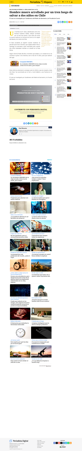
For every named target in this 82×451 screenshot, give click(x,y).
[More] (71, 22)
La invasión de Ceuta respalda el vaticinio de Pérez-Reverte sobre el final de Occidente (61, 96)
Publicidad (39, 444)
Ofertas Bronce (46, 101)
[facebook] (54, 443)
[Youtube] (62, 2)
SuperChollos (45, 96)
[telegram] (66, 443)
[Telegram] (67, 22)
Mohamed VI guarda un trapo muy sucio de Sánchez (61, 43)
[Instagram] (67, 2)
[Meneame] (69, 22)
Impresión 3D (20, 101)
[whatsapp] (69, 2)
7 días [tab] (60, 34)
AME (72, 1)
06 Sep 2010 (17, 21)
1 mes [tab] (64, 34)
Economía (47, 5)
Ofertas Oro (45, 98)
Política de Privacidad (41, 441)
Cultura (55, 5)
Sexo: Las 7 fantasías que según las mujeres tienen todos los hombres (61, 69)
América (38, 5)
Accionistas (39, 447)
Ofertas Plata (45, 99)
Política (42, 5)
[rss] (71, 443)
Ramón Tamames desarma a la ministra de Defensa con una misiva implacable (61, 39)
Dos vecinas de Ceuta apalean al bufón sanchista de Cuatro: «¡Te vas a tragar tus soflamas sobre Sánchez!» (61, 63)
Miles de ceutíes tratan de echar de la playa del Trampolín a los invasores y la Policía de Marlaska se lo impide (61, 75)
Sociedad (15, 6)
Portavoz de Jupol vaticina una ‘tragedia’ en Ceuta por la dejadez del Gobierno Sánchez (61, 57)
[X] (60, 2)
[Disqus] (30, 386)
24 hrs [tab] (55, 34)
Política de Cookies (40, 443)
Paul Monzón (23, 128)
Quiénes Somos (40, 446)
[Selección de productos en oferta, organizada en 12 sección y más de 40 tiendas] (30, 87)
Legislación (65, 5)
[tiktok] (61, 443)
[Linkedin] (63, 22)
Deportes (60, 5)
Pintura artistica (35, 101)
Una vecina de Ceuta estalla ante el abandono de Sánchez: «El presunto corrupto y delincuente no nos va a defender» (61, 82)
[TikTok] (65, 2)
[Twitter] (60, 22)
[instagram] (64, 443)
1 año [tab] (68, 34)
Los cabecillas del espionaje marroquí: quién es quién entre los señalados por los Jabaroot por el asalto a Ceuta (61, 89)
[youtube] (59, 443)
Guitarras (15, 101)
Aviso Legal (39, 440)
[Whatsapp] (65, 22)
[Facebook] (58, 22)
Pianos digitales (27, 101)
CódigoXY (70, 5)
